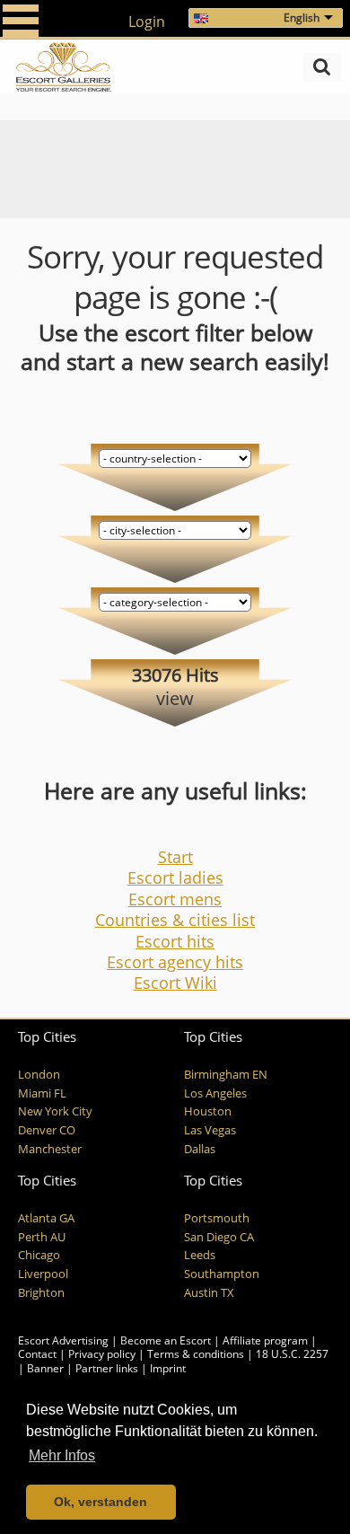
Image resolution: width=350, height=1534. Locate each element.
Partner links (106, 1368)
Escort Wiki (175, 982)
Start (175, 857)
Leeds (199, 1255)
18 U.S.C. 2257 (292, 1354)
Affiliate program (265, 1340)
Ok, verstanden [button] (100, 1501)
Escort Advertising (63, 1340)
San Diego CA (219, 1237)
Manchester (50, 1149)
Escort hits (175, 941)
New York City (55, 1111)
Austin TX (209, 1292)
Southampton (221, 1274)
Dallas (199, 1149)
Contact (37, 1354)
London (39, 1074)
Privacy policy (102, 1354)
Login (146, 21)
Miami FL (42, 1093)
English (301, 17)
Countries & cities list (175, 919)
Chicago (39, 1255)
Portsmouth (216, 1218)
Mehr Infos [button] (62, 1455)
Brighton (41, 1292)
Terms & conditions (195, 1354)
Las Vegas (210, 1130)
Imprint (168, 1368)
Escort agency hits (175, 962)
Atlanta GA (46, 1218)
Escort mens (175, 899)
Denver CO (46, 1130)
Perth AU (42, 1237)
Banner (45, 1368)
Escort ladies (175, 877)
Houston (208, 1111)
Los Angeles (215, 1093)
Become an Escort (165, 1340)
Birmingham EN (225, 1074)
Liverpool (43, 1274)
